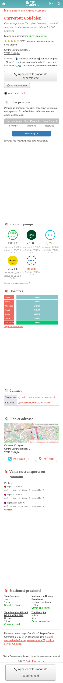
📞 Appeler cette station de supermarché (30, 672)
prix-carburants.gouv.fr (20, 283)
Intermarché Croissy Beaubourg (42, 597)
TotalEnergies (11, 596)
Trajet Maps (49, 458)
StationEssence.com (35, 661)
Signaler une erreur (13, 326)
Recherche (59, 4)
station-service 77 (36, 640)
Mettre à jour (31, 133)
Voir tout (8, 510)
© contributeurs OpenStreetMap (46, 425)
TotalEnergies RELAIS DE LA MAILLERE (16, 614)
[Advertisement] (31, 183)
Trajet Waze (19, 458)
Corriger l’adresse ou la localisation (44, 442)
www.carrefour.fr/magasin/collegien (35, 403)
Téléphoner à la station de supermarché (38, 397)
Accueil (4, 4)
